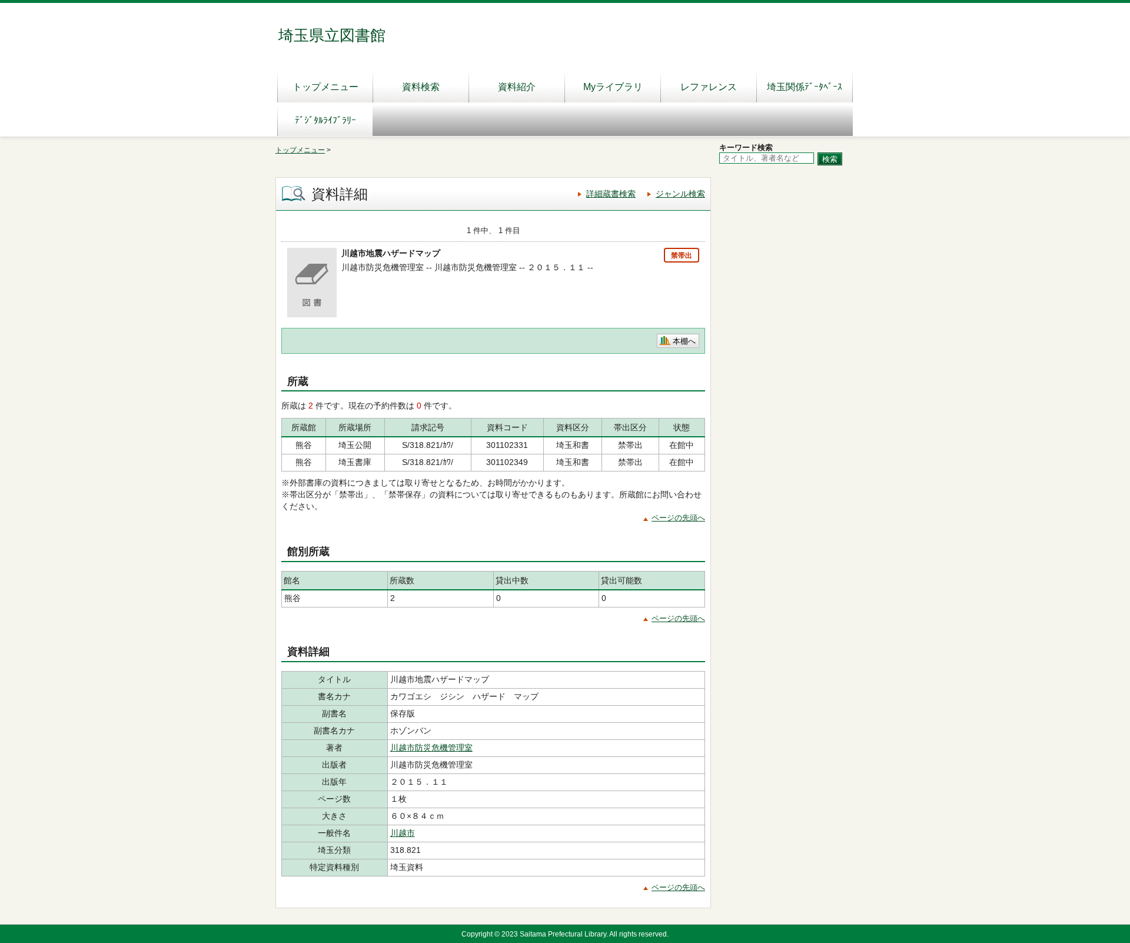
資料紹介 (517, 87)
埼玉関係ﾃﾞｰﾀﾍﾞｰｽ (804, 87)
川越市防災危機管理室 (431, 747)
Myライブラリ (613, 87)
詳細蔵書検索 (611, 193)
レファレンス (708, 87)
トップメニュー (325, 87)
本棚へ (684, 341)
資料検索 (421, 87)
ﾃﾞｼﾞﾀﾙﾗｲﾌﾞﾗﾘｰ (325, 120)
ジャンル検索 (680, 193)
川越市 (402, 833)
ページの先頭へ (678, 517)
